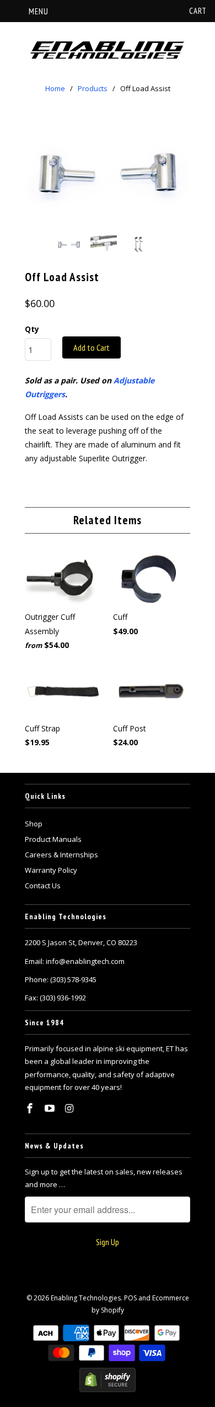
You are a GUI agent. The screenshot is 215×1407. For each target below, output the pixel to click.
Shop (33, 824)
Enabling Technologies (86, 1298)
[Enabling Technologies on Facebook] (31, 1108)
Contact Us (43, 885)
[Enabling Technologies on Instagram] (70, 1108)
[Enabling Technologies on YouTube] (51, 1108)
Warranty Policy (51, 870)
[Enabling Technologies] (107, 50)
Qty (32, 329)
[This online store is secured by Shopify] (107, 1389)
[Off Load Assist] (107, 172)
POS (130, 1298)
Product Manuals (53, 839)
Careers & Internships (61, 855)
